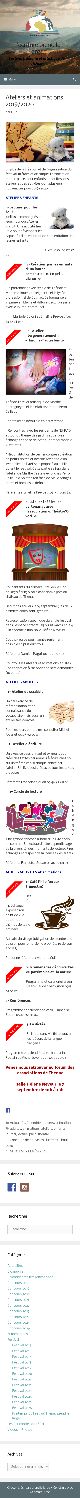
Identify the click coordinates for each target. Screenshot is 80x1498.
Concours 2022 (18, 1306)
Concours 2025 (18, 1323)
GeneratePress (40, 1492)
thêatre (43, 1134)
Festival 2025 (22, 1402)
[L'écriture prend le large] (40, 23)
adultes (15, 1129)
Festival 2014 (21, 1345)
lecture (22, 1134)
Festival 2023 (22, 1391)
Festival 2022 (22, 1385)
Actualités (17, 1123)
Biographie (15, 1272)
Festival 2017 (21, 1357)
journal (11, 1134)
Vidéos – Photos (19, 1430)
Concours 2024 (18, 1317)
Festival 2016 (21, 1351)
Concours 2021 (18, 1300)
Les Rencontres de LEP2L (26, 1424)
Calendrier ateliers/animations (49, 1123)
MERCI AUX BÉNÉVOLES (28, 1151)
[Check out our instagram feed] (24, 1187)
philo (32, 1134)
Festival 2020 (22, 1374)
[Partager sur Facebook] (8, 1110)
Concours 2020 (18, 1294)
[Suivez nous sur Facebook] (11, 1187)
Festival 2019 (21, 1368)
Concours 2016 (18, 1283)
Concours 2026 (18, 1328)
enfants (59, 1129)
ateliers (46, 1129)
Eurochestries (17, 1334)
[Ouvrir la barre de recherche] (74, 79)
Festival (13, 1340)
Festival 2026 (22, 1408)
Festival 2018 (21, 1362)
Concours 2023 (18, 1311)
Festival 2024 (22, 1397)
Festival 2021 (21, 1379)
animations (31, 1129)
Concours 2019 (18, 1288)
